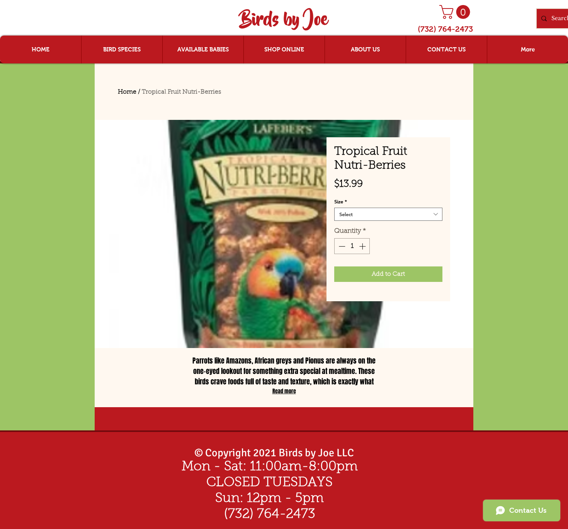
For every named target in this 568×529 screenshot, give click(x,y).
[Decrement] (341, 246)
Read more (284, 391)
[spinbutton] (352, 246)
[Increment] (363, 246)
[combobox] (388, 214)
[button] (456, 12)
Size (340, 201)
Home (127, 92)
